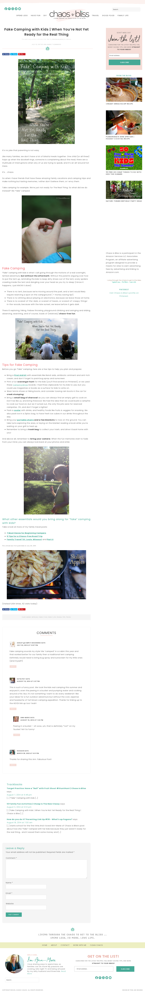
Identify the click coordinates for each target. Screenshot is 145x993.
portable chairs (25, 420)
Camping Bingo (20, 385)
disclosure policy (58, 39)
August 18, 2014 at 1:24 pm (32, 720)
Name (9, 882)
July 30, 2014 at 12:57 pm (27, 645)
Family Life (52, 617)
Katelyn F (21, 679)
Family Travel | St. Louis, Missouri (24, 539)
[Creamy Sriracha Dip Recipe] (124, 90)
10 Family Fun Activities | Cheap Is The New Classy (33, 804)
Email (9, 893)
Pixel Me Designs (136, 990)
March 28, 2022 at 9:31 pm (28, 753)
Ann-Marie (25, 718)
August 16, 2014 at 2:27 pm (28, 681)
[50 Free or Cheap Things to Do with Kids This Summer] (124, 158)
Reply (13, 666)
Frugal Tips (61, 617)
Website (10, 903)
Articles (35, 617)
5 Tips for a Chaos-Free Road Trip (24, 536)
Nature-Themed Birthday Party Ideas (124, 201)
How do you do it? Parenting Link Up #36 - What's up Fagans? (39, 819)
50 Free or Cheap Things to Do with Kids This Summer (123, 173)
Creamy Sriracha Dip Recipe (119, 104)
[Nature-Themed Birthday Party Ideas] (124, 190)
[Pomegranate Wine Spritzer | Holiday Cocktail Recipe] (124, 122)
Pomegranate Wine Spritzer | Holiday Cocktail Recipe (120, 137)
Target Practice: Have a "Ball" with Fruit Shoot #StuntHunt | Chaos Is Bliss (46, 788)
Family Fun (43, 617)
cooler (17, 410)
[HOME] (69, 15)
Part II (50, 539)
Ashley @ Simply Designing (29, 643)
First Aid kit (20, 375)
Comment (11, 858)
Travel (68, 617)
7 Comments (56, 44)
